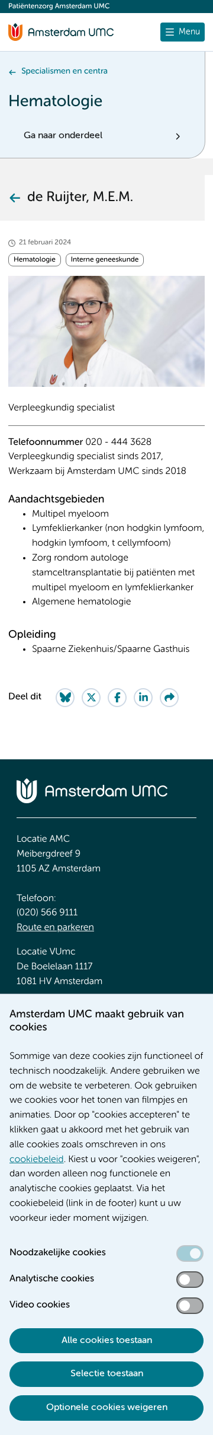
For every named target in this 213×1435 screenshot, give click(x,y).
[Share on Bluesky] (65, 697)
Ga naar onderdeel (63, 136)
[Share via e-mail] (169, 697)
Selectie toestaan (106, 1374)
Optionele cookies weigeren (106, 1407)
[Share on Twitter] (91, 697)
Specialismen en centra (64, 72)
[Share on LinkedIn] (143, 697)
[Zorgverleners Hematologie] (14, 197)
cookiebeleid (36, 1159)
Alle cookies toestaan (107, 1340)
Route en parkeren (55, 928)
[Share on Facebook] (117, 697)
